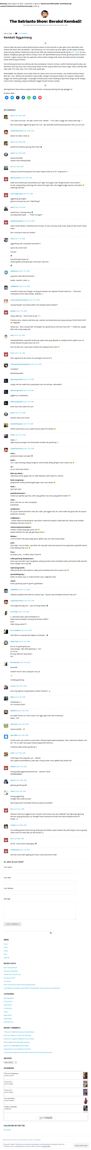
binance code (8, 1046)
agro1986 (13, 735)
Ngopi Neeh (8, 1015)
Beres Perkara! (26, 1049)
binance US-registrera (11, 1039)
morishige (14, 612)
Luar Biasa (7, 981)
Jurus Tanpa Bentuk (10, 968)
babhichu (13, 711)
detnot (12, 780)
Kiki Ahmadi (14, 662)
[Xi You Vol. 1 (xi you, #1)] (86, 1093)
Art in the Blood (9, 1098)
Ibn (11, 809)
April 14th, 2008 (23, 735)
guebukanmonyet (16, 221)
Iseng (5, 1012)
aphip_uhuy (14, 641)
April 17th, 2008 (22, 767)
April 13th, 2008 (20, 697)
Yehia (12, 791)
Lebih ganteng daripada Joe (20, 364)
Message (7, 899)
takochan (13, 724)
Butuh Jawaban (9, 998)
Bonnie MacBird (10, 1100)
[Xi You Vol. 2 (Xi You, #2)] (86, 1085)
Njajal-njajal (8, 1018)
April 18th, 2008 (22, 780)
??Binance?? (8, 1032)
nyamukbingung (16, 424)
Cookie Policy (46, 1146)
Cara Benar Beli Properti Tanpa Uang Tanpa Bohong (34, 1052)
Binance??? (7, 1035)
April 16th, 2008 (20, 753)
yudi (11, 335)
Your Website (8, 888)
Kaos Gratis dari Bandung (22, 1035)
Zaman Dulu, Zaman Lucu (12, 974)
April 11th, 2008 (28, 194)
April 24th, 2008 (22, 825)
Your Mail (7, 878)
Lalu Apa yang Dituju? (11, 971)
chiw (12, 239)
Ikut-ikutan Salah (9, 978)
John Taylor (75, 52)
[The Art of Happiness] (86, 1076)
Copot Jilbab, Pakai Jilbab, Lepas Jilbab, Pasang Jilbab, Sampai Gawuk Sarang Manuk (32, 988)
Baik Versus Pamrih (27, 1039)
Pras (12, 353)
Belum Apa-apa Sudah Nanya (24, 1032)
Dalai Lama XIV (10, 1075)
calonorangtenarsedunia (19, 300)
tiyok (12, 753)
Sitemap (6, 958)
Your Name (8, 867)
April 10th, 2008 (20, 116)
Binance (6, 1042)
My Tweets (7, 1130)
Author (6, 951)
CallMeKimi (14, 286)
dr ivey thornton (9, 1052)
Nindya (12, 311)
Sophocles (8, 1109)
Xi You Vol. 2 (8, 1082)
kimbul (12, 767)
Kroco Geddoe (15, 630)
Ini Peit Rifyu (8, 1008)
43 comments (23, 33)
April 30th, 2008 (19, 839)
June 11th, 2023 (25, 850)
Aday (12, 697)
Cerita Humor (8, 1001)
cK (11, 167)
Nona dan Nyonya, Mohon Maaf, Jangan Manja (19, 985)
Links (5, 954)
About (6, 947)
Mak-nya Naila (15, 178)
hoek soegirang (16, 194)
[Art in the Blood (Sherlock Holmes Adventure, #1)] (86, 1101)
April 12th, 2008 (29, 601)
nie (11, 839)
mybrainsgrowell (16, 379)
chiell (12, 435)
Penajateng (14, 850)
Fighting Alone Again (22, 1046)
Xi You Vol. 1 (8, 1090)
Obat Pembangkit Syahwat (21, 1042)
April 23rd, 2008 (19, 809)
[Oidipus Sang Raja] (86, 1109)
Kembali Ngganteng (18, 37)
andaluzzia (14, 271)
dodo (12, 207)
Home (6, 944)
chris (12, 116)
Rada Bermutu (8, 1022)
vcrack (12, 686)
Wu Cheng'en (9, 1084)
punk (12, 153)
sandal (12, 825)
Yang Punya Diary (16, 131)
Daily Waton (8, 1005)
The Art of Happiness (11, 1073)
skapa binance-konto (11, 1049)
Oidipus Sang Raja (10, 1107)
